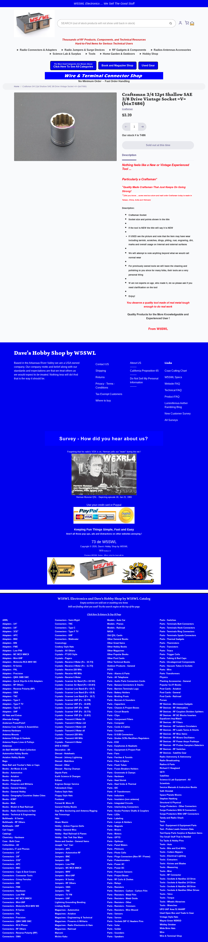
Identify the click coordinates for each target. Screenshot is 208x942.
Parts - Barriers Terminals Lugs (123, 689)
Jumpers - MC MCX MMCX (68, 868)
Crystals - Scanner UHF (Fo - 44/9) (72, 708)
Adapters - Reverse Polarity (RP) (18, 689)
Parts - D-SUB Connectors (120, 734)
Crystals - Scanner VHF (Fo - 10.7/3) (73, 711)
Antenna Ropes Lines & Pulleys (18, 742)
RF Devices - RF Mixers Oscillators (177, 737)
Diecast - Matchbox (64, 761)
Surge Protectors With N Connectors (178, 810)
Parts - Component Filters (120, 719)
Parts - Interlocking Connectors (123, 807)
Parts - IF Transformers (118, 791)
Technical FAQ (173, 390)
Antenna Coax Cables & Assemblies (20, 727)
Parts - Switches (168, 620)
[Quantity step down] (126, 127)
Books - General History (14, 788)
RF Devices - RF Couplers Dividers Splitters (181, 711)
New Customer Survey (178, 413)
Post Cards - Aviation (170, 689)
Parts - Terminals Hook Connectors (177, 628)
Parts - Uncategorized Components (177, 662)
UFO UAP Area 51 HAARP (172, 909)
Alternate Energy (10, 719)
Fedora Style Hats (64, 791)
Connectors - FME (11, 887)
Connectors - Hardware (13, 891)
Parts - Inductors (115, 795)
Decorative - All (62, 750)
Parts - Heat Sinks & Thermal (121, 784)
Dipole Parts (61, 772)
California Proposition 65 (144, 370)
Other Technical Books (118, 662)
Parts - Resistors (115, 887)
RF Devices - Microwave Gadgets (176, 704)
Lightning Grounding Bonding (70, 902)
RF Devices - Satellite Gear (173, 753)
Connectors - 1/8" (11, 856)
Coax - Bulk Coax (11, 841)
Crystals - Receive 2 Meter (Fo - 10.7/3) (74, 662)
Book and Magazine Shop (117, 65)
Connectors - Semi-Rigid (67, 620)
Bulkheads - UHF (10, 826)
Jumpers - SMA (62, 887)
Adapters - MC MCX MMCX (15, 654)
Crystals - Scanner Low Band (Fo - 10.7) (75, 696)
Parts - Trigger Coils (170, 654)
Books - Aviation (10, 776)
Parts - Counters (115, 730)
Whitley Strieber (168, 924)
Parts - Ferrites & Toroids (119, 757)
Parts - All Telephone (117, 677)
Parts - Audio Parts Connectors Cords (126, 681)
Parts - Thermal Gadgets (172, 639)
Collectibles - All (10, 845)
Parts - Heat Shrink (116, 780)
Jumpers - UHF (62, 898)
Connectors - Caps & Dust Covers (19, 872)
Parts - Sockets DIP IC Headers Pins (125, 921)
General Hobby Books (66, 807)
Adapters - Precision (12, 673)
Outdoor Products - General (121, 666)
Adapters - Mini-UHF (12, 658)
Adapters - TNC (10, 696)
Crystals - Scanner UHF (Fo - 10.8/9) (73, 704)
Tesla (162, 821)
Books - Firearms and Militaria (17, 784)
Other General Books (117, 639)
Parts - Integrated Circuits (120, 803)
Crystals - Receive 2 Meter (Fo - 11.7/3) (74, 666)
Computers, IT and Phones (15, 849)
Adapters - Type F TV (12, 704)
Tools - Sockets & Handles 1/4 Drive (177, 882)
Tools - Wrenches (168, 905)
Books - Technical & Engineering (18, 814)
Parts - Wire (165, 669)
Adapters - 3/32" (10, 631)
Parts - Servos (114, 917)
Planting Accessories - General (175, 681)
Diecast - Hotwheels (65, 753)
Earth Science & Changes (67, 776)
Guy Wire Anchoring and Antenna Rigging (76, 811)
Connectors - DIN (11, 883)
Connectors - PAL (11, 913)
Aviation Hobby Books (13, 757)
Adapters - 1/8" (9, 628)
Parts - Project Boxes (117, 875)
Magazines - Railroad (65, 929)
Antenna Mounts (10, 734)
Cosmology (60, 643)
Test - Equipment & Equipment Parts (178, 825)
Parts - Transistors (169, 647)
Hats (57, 818)
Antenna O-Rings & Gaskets (16, 738)
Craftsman (127, 109)
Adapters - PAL (9, 669)
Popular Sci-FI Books (170, 685)
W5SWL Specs (173, 377)
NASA (110, 631)
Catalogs (6, 833)
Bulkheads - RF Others (13, 822)
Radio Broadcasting (170, 760)
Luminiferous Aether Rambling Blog (176, 405)
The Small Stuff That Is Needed (175, 837)
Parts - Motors (114, 833)
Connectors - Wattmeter (66, 639)
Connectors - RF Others (14, 929)
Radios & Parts (167, 764)
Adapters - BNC (10, 639)
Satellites (164, 776)
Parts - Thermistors (169, 643)
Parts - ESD (113, 742)
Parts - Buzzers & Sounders (121, 700)
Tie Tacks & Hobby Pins (172, 840)
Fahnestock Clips (63, 788)
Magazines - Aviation (65, 913)
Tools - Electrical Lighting (173, 856)
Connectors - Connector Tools (17, 875)
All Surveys (171, 420)
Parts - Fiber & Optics (118, 761)
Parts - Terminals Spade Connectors (178, 635)
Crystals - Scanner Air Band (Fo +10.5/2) (75, 681)
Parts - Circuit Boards (118, 711)
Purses (163, 700)
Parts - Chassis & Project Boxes (123, 708)
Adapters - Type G (11, 708)
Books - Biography (11, 780)
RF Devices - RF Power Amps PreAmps (179, 741)
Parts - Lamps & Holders (119, 822)
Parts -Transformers (170, 673)
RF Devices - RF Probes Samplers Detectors (182, 745)
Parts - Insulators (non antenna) (123, 799)
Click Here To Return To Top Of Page (104, 614)
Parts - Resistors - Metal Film (121, 894)
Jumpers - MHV (62, 872)
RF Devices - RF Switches (172, 749)
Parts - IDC (112, 788)
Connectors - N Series (13, 910)
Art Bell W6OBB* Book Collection (19, 750)
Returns (100, 377)
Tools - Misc (166, 871)
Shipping (101, 370)
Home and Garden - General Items (72, 841)
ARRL (5, 620)
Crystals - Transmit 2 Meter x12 (70, 723)
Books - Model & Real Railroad (17, 807)
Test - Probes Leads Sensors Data (177, 829)
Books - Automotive (12, 772)
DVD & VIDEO (62, 746)
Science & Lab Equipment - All (175, 779)
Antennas (7, 746)
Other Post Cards (115, 658)
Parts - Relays (114, 883)
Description (129, 155)
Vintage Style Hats (169, 917)
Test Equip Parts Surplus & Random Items (181, 833)
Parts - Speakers (115, 936)
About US (135, 363)
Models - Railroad (116, 628)
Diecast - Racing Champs (67, 769)
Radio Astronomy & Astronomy (175, 757)
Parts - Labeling (115, 818)
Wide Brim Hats (167, 928)
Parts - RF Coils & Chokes (120, 879)
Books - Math (9, 803)
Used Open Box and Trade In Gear (177, 913)
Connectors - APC (11, 864)
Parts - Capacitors (116, 704)
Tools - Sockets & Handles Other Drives (179, 890)
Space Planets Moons (171, 795)
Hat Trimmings (62, 814)
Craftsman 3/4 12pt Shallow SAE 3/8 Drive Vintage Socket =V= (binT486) (54, 86)
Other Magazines (115, 650)
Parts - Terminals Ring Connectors (177, 631)
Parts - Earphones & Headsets (122, 746)
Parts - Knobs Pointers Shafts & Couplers (128, 811)
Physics (164, 677)
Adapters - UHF (10, 711)
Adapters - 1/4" (9, 624)
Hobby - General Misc (66, 830)
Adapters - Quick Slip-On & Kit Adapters (22, 681)
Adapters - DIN (9, 643)
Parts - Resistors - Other (119, 902)
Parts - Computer (115, 723)
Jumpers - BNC (62, 856)
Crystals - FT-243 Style (66, 654)
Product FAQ (172, 396)
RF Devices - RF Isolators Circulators (178, 726)
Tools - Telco (166, 894)
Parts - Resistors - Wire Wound (122, 910)
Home (16, 86)
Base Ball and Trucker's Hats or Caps (20, 765)
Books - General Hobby (14, 791)
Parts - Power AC (115, 864)
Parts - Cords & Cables (118, 727)
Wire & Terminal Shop (171, 936)
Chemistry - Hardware (13, 837)
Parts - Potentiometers (118, 860)
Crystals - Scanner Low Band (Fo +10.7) (75, 689)
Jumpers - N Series (64, 879)
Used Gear (148, 65)
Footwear (59, 799)
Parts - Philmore (115, 849)
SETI (162, 772)
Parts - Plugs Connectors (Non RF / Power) (128, 856)
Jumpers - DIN (62, 860)
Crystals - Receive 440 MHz (68, 673)
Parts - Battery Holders (118, 692)
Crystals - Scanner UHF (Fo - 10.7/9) (73, 700)
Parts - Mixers (114, 830)
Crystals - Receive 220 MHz (68, 669)
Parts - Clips (113, 715)
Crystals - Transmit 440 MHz (69, 738)
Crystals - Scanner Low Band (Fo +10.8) (75, 692)
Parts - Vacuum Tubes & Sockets (176, 666)
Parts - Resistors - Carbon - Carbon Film (127, 891)
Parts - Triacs (166, 650)
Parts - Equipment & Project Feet (123, 750)
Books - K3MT (9, 799)
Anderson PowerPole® (13, 723)
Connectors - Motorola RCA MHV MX (20, 906)
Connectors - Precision (14, 917)
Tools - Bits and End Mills (173, 848)
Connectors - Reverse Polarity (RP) (19, 933)
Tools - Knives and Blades (173, 863)
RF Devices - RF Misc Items (173, 734)
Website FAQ (172, 383)
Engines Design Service (67, 784)
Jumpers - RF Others (65, 883)
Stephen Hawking (168, 798)
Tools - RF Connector (170, 875)
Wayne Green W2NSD (170, 920)
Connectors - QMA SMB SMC (17, 921)
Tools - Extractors (168, 859)
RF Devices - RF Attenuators (174, 708)
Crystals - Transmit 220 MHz (69, 734)
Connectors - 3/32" (11, 860)
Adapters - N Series (12, 666)
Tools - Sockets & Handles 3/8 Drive (177, 886)
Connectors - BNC (11, 868)
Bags (4, 761)
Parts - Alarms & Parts (118, 673)
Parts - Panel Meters (117, 845)
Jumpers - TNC (62, 891)
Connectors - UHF (64, 635)
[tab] (131, 156)
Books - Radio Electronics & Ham (19, 811)
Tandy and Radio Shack (171, 818)
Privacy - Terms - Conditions (105, 385)
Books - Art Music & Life (14, 769)
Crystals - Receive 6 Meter (68, 677)
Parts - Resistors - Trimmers (121, 906)
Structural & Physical (170, 802)
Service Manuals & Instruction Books (178, 787)
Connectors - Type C (65, 628)
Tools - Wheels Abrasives (172, 901)
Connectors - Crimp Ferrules (16, 879)
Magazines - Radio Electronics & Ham (74, 925)
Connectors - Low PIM (13, 894)
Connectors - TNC (64, 624)
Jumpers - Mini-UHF (65, 875)
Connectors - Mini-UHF (13, 902)
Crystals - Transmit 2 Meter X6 (70, 719)
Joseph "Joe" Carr (64, 845)
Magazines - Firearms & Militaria (71, 921)
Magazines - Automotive (67, 910)
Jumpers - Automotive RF (68, 852)
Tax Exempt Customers (109, 394)
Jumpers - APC (62, 849)
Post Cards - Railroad (170, 696)
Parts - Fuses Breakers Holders (122, 769)
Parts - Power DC (115, 868)
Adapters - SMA (10, 692)
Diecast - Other (62, 765)
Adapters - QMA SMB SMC (15, 677)
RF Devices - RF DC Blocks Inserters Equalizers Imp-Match (178, 717)
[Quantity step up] (142, 127)
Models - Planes (115, 624)
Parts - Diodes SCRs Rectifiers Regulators (128, 738)
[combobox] (111, 23)
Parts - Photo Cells (116, 852)
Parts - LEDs (113, 814)
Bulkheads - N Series (12, 818)
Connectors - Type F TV (66, 631)
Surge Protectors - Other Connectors (178, 806)
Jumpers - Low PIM (64, 864)
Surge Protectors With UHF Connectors (179, 814)
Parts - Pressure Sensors (119, 872)
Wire (162, 932)
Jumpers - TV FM (63, 894)
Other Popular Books (117, 654)
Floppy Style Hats (64, 795)
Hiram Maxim (61, 822)
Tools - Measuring (169, 867)
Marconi (59, 933)
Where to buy (103, 400)
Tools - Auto (166, 844)
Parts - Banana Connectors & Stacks (125, 685)
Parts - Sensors (115, 913)
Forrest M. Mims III (64, 803)
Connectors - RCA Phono (15, 925)
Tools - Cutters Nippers (171, 852)
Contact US (102, 364)
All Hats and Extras (12, 715)
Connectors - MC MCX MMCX (17, 898)
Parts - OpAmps (115, 841)
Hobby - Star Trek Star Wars (69, 837)
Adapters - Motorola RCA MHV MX (19, 662)
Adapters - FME (10, 647)
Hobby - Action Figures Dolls (69, 826)
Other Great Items (116, 643)
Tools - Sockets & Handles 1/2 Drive (177, 879)
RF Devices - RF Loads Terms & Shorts (179, 730)
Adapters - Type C (11, 700)
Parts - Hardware (115, 776)
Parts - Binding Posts (118, 696)
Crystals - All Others (65, 650)
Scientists (165, 783)
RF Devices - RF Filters (171, 722)
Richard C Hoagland (170, 768)
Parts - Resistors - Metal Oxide (122, 898)
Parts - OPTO (113, 837)
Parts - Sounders (115, 933)
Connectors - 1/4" (11, 852)
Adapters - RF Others (12, 685)
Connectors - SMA (11, 936)
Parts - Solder (114, 929)
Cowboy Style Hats (64, 647)
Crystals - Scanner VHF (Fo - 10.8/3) (73, 715)
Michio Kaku (61, 936)
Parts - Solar (113, 925)
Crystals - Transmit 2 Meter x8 (70, 730)
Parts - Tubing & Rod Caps (173, 658)
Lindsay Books (62, 906)
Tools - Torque (167, 898)
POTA (110, 669)
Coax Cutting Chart (176, 370)
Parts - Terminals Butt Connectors (177, 624)
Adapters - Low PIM (12, 650)
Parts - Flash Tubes (117, 765)
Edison (58, 780)
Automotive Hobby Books (15, 753)
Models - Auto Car (116, 620)
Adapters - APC (10, 635)
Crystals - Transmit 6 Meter (68, 742)
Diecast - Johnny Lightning (68, 757)
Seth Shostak (166, 791)
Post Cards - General (170, 692)
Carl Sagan (7, 830)
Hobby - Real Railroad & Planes (70, 833)
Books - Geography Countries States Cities (23, 795)
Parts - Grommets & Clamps (121, 772)
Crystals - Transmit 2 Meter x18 (70, 727)
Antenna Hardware (11, 730)
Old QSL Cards (114, 635)
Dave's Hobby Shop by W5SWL (55, 353)
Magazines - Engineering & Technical (73, 917)
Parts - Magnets (115, 826)
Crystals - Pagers (63, 658)
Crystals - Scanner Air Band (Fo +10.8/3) (75, 685)
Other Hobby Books (117, 647)
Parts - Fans (113, 753)
